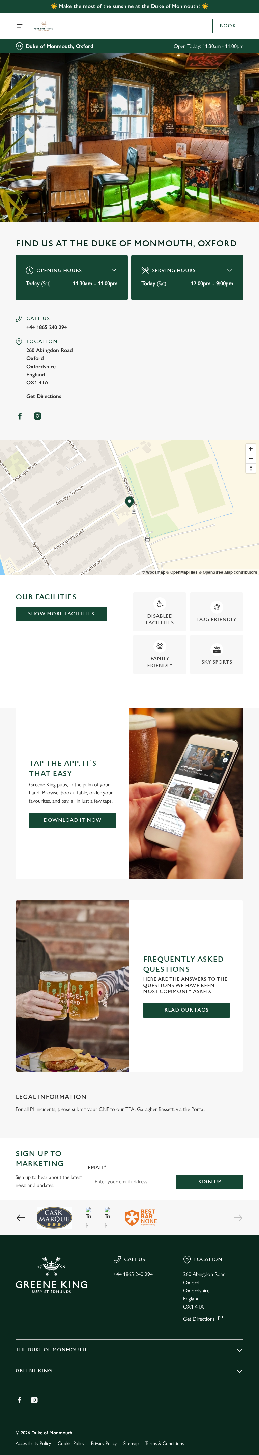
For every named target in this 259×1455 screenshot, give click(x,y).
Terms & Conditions (164, 1443)
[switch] (97, 751)
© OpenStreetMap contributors (228, 572)
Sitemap (131, 1443)
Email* (97, 1167)
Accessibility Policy (33, 1443)
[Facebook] (20, 416)
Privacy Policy (104, 1443)
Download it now (73, 820)
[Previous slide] (21, 1217)
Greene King (34, 1371)
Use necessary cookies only (128, 797)
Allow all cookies (211, 797)
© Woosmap (153, 572)
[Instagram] (37, 416)
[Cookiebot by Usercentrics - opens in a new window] (221, 652)
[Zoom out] (251, 458)
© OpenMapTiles (182, 572)
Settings (228, 776)
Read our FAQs (186, 1010)
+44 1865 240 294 (46, 327)
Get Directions (43, 396)
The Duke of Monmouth (51, 1350)
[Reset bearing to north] (251, 468)
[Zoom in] (251, 449)
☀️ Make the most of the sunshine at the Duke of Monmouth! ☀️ (129, 6)
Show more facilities (61, 614)
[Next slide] (238, 1217)
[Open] (20, 26)
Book (227, 26)
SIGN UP (209, 1182)
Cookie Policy (71, 1443)
